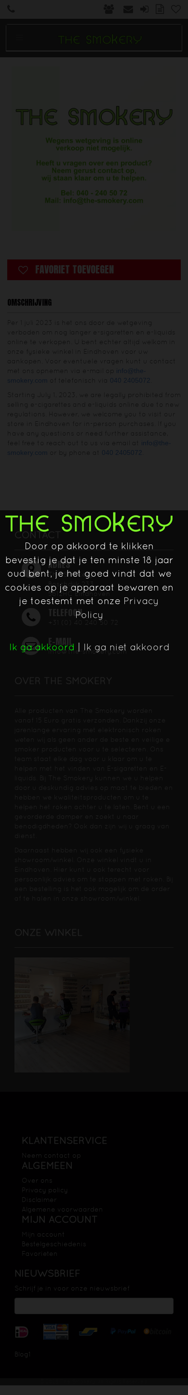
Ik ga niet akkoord (126, 647)
